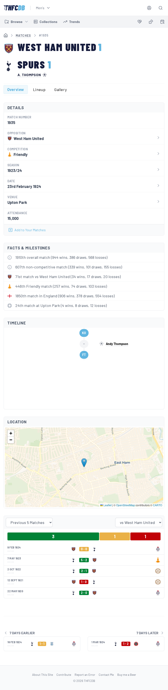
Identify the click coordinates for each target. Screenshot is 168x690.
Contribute (63, 674)
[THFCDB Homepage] (14, 8)
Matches (23, 35)
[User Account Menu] (149, 8)
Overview (15, 89)
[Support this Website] (139, 22)
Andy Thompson (117, 344)
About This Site (42, 674)
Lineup (39, 89)
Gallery (60, 89)
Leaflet (107, 505)
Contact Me (106, 674)
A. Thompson (29, 75)
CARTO (157, 505)
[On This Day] (162, 22)
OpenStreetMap (125, 505)
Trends (74, 21)
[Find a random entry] (151, 22)
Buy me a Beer (126, 674)
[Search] (160, 8)
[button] (84, 462)
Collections (48, 21)
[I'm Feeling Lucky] (151, 22)
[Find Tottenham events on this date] (162, 22)
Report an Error (85, 674)
